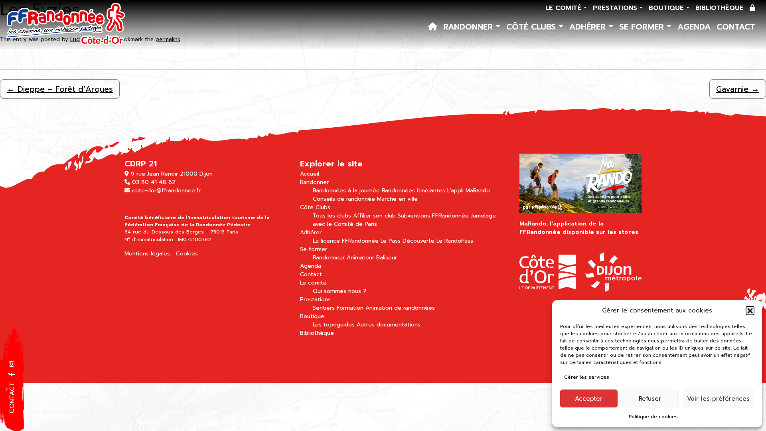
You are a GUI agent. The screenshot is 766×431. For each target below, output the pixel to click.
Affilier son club (374, 216)
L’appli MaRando (468, 190)
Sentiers (324, 308)
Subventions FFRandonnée (433, 216)
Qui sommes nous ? (339, 291)
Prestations (616, 8)
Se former (643, 27)
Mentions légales (147, 253)
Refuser (650, 398)
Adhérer (588, 27)
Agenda (694, 27)
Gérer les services (586, 377)
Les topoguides (334, 324)
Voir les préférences (718, 398)
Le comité (564, 8)
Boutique (667, 8)
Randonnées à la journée (346, 190)
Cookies (187, 253)
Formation (350, 308)
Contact (736, 27)
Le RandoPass (454, 241)
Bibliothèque (719, 8)
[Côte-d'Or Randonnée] (66, 25)
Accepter (588, 398)
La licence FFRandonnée (346, 241)
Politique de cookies (653, 416)
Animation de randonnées (400, 308)
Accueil (309, 174)
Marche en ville (397, 199)
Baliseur (386, 257)
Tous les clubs (332, 216)
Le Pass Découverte (407, 241)
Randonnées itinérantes (413, 190)
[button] (750, 310)
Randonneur (329, 257)
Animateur (360, 257)
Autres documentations (389, 324)
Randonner (469, 27)
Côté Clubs (532, 27)
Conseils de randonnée (344, 199)
